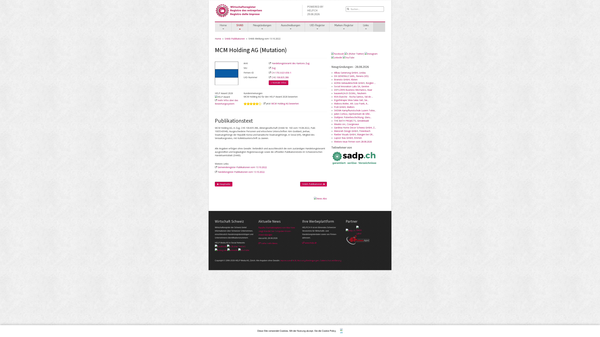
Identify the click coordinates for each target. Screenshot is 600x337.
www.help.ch (310, 242)
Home (223, 25)
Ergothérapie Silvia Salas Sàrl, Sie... (351, 100)
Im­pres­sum (285, 260)
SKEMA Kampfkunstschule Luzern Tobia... (355, 110)
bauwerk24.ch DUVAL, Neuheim (350, 93)
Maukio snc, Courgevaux (346, 124)
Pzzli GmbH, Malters (344, 106)
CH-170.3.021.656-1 (281, 72)
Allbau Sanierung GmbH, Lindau (350, 72)
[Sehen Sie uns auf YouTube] (348, 57)
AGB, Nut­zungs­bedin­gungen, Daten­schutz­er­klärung (316, 260)
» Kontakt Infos (278, 82)
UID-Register (317, 25)
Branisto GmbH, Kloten (346, 79)
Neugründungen (262, 25)
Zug (273, 67)
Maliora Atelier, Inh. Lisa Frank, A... (351, 103)
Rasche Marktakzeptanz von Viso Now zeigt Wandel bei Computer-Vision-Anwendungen (276, 231)
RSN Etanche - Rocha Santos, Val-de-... (353, 96)
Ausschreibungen (290, 25)
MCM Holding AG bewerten (285, 103)
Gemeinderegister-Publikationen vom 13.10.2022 (242, 167)
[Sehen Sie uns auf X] (354, 53)
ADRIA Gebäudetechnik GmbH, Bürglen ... (355, 82)
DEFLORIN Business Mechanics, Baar (353, 89)
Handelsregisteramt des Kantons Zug (290, 63)
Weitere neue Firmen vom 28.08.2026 (353, 141)
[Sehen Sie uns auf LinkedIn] (336, 57)
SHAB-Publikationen (235, 38)
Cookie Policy (329, 330)
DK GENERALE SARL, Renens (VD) (351, 76)
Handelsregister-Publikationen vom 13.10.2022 (241, 171)
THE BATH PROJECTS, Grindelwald (351, 120)
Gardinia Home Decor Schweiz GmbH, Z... (355, 127)
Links (366, 25)
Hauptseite (224, 184)
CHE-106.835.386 (280, 77)
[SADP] (354, 157)
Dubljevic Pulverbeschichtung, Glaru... (352, 117)
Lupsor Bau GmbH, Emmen (348, 137)
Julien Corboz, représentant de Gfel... (352, 113)
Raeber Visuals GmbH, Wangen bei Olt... (354, 134)
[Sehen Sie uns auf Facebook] (337, 53)
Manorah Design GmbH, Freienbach (352, 130)
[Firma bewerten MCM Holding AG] (252, 103)
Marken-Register (343, 25)
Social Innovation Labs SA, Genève (351, 86)
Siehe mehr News (269, 243)
